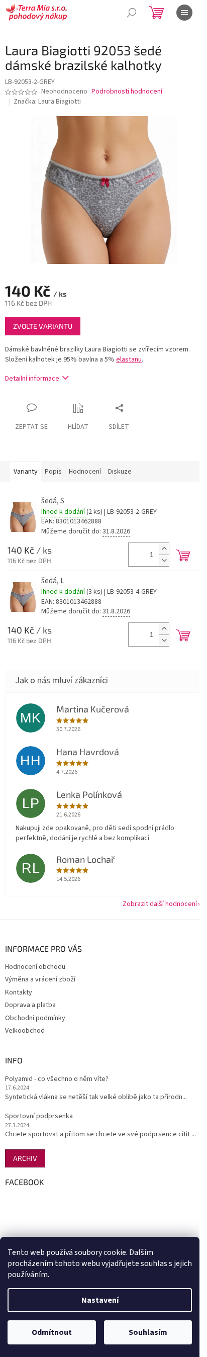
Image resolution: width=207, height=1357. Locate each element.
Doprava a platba (30, 1005)
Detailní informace (32, 379)
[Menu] (184, 13)
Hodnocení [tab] (85, 472)
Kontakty (18, 992)
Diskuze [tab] (120, 472)
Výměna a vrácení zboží (40, 979)
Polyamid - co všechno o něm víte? (57, 1079)
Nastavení (100, 1300)
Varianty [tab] (26, 472)
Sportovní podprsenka (39, 1116)
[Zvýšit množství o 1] (164, 549)
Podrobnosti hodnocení (126, 92)
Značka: (47, 102)
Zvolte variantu (42, 326)
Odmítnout (52, 1332)
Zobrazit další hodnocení (160, 904)
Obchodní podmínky (35, 1018)
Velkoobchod (25, 1031)
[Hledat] (132, 13)
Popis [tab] (53, 472)
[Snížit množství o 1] (164, 560)
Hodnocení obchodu (35, 967)
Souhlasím (148, 1332)
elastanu (129, 359)
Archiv (25, 1158)
